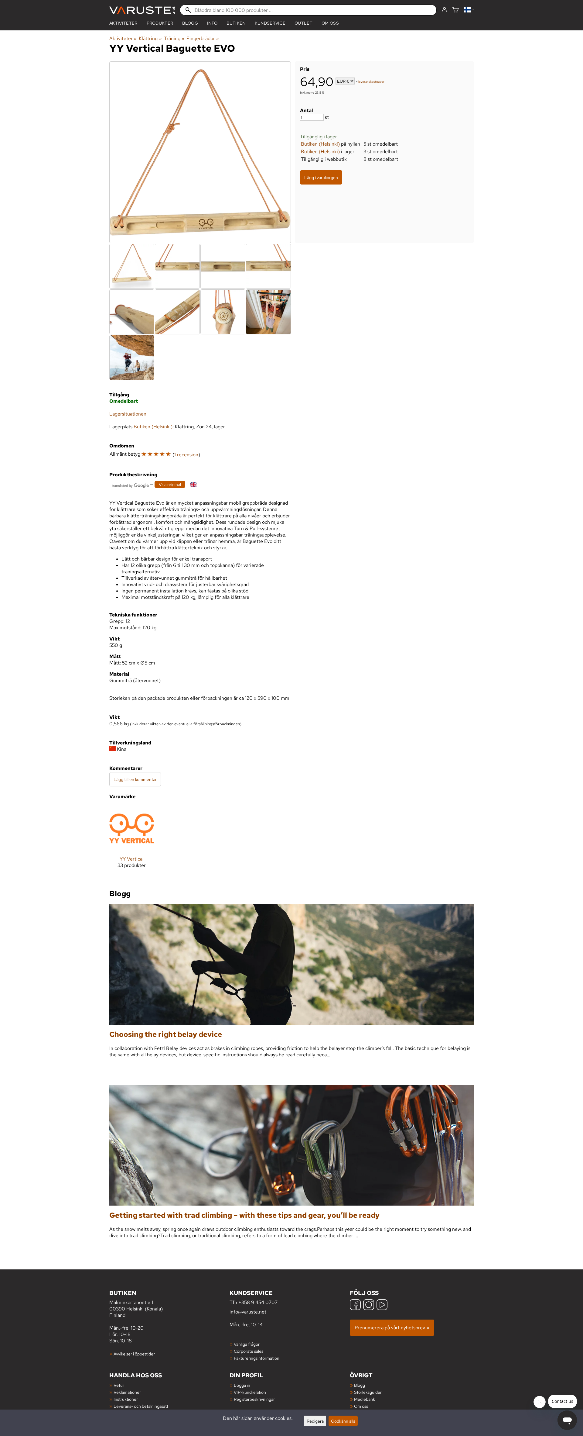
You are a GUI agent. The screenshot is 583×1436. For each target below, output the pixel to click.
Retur (119, 1385)
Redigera (315, 1421)
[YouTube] (382, 1305)
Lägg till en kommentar (135, 779)
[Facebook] (355, 1305)
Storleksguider (368, 1392)
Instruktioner (126, 1399)
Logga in (242, 1385)
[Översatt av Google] (130, 485)
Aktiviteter (123, 23)
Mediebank (364, 1399)
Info (212, 23)
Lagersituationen (127, 414)
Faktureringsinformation (256, 1358)
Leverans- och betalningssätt (141, 1406)
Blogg (359, 1385)
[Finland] (469, 10)
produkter (160, 23)
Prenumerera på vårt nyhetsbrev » (392, 1327)
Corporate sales (248, 1351)
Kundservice (270, 23)
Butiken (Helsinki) (320, 144)
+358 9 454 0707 (258, 1302)
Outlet (303, 23)
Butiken (236, 23)
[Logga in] (444, 10)
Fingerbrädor (202, 38)
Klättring (150, 38)
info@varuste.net (248, 1312)
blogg (190, 23)
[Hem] (142, 10)
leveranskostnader (371, 82)
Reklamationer (127, 1392)
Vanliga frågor (247, 1344)
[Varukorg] (455, 10)
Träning (174, 38)
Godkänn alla (343, 1421)
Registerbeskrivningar (254, 1399)
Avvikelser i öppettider (134, 1354)
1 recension (186, 454)
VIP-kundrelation (250, 1392)
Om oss (330, 23)
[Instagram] (368, 1305)
